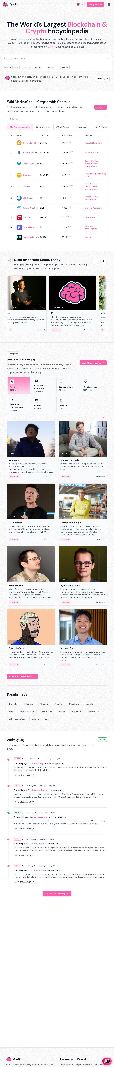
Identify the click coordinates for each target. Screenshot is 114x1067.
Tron (25, 217)
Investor (90, 703)
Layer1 (48, 718)
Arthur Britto (91, 189)
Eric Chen (36, 843)
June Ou (89, 226)
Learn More (99, 78)
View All (99, 107)
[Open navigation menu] (109, 4)
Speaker (44, 703)
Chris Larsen (91, 184)
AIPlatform (93, 711)
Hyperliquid (28, 237)
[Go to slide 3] (105, 417)
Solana (35, 718)
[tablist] (57, 127)
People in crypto (29, 786)
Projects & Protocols (31, 759)
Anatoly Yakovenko (94, 208)
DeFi (16, 67)
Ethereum (50, 67)
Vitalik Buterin (92, 152)
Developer (74, 703)
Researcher (46, 711)
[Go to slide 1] (101, 417)
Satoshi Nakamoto (93, 143)
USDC (25, 198)
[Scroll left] (96, 261)
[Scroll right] (103, 261)
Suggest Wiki (95, 4)
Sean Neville (90, 199)
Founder (13, 703)
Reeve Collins (91, 161)
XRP (24, 186)
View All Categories (91, 363)
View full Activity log (55, 893)
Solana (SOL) (29, 208)
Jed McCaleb (91, 186)
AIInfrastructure (17, 718)
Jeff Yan (88, 237)
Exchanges (63, 67)
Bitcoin (38, 67)
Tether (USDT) (29, 163)
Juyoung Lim (38, 790)
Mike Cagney (91, 228)
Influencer (77, 711)
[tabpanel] (57, 187)
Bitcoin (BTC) (29, 143)
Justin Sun (90, 217)
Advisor (59, 703)
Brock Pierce (91, 163)
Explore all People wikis (20, 676)
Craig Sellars (91, 166)
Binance (27, 175)
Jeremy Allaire (92, 196)
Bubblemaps (38, 763)
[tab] (20, 127)
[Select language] (80, 4)
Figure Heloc (29, 227)
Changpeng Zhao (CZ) (95, 173)
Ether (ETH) (28, 152)
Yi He (88, 176)
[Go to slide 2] (103, 417)
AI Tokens (27, 67)
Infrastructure (27, 711)
